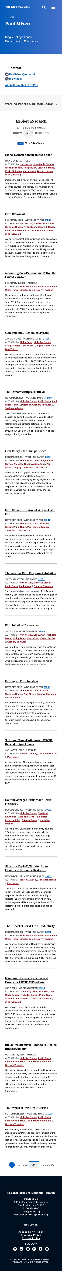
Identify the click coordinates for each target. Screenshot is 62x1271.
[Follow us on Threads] (34, 1249)
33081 (47, 520)
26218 (49, 1113)
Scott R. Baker (40, 991)
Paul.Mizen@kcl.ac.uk (22, 74)
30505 (47, 687)
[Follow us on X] (15, 1249)
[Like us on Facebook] (40, 1249)
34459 (48, 398)
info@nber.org (31, 1211)
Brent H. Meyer (45, 171)
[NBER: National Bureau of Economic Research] (18, 7)
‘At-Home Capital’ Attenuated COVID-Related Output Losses (29, 742)
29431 (48, 876)
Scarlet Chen (12, 998)
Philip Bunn (30, 167)
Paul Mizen (27, 345)
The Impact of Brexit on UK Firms (26, 1108)
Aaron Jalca (29, 171)
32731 (41, 579)
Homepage (31, 1225)
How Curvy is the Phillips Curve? (25, 451)
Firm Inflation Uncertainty (22, 625)
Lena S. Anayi (41, 690)
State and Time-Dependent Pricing (27, 333)
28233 (48, 932)
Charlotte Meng (26, 816)
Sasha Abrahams (14, 408)
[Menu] (53, 7)
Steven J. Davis (46, 167)
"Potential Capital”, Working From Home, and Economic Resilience (26, 868)
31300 (41, 631)
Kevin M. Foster (13, 171)
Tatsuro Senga (29, 820)
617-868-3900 (31, 1208)
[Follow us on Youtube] (47, 1249)
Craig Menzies (12, 345)
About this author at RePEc (21, 85)
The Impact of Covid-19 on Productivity (30, 926)
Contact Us (31, 1199)
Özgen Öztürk (47, 638)
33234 (48, 457)
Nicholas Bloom (13, 167)
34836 (48, 220)
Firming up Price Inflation (21, 681)
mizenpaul (15, 78)
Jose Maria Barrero (43, 164)
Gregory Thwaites (43, 290)
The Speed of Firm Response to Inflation (30, 573)
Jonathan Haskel (47, 753)
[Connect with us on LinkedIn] (21, 1249)
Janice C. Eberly (28, 753)
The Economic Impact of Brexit (25, 392)
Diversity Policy (31, 1235)
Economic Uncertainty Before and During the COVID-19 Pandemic (26, 980)
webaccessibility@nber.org (31, 1214)
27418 (41, 988)
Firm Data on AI (15, 214)
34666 (46, 338)
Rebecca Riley (12, 820)
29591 (48, 809)
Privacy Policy (31, 1238)
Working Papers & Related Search (29, 103)
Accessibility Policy (31, 1232)
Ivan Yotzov (26, 164)
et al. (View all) (13, 174)
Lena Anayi (40, 460)
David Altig (25, 991)
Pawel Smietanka (22, 290)
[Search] (43, 7)
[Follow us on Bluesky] (28, 1249)
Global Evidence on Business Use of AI (29, 155)
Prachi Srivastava (29, 523)
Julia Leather (45, 998)
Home (11, 17)
